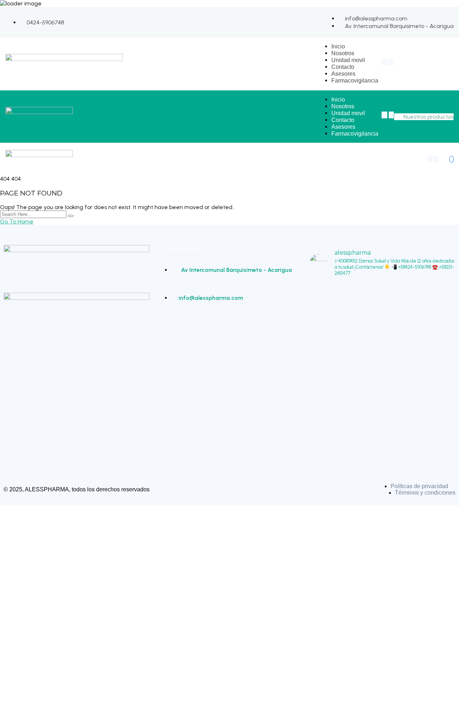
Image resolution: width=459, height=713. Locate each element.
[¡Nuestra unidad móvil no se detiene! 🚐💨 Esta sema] (332, 373)
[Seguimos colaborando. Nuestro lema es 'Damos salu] (432, 367)
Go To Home (16, 221)
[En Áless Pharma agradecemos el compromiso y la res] (382, 367)
